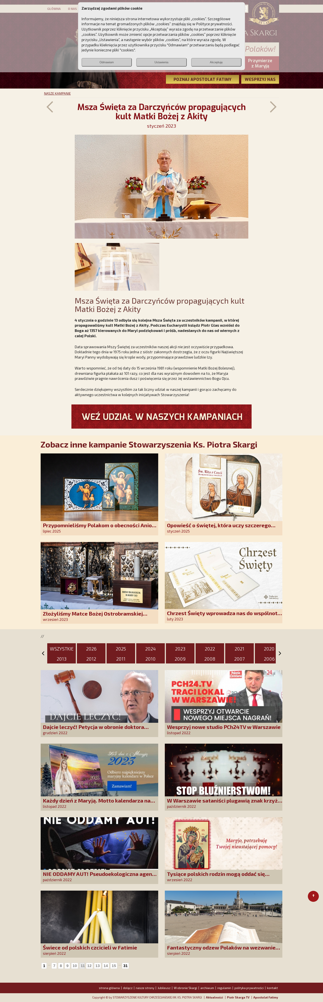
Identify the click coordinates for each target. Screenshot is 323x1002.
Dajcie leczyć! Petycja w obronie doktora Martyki (93, 730)
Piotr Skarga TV (238, 997)
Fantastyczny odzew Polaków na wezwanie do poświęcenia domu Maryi (221, 950)
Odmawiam (107, 62)
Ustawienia (161, 62)
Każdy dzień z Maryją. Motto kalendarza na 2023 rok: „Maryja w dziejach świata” (97, 803)
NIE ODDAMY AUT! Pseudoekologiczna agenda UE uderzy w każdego (100, 877)
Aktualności (214, 997)
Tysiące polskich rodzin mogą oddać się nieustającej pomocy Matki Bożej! (216, 877)
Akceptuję (216, 62)
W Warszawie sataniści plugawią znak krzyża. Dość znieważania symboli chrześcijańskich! (224, 803)
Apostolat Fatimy (265, 997)
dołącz (127, 988)
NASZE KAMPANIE (57, 93)
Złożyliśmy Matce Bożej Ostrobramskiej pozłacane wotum (93, 616)
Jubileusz (164, 988)
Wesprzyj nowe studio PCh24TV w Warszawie (224, 727)
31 (125, 966)
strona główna (109, 988)
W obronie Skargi (185, 988)
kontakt (272, 988)
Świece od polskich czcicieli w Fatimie (90, 947)
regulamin (224, 988)
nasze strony (145, 988)
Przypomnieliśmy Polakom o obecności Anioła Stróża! (100, 528)
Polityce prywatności (214, 24)
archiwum (207, 988)
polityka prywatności (249, 988)
